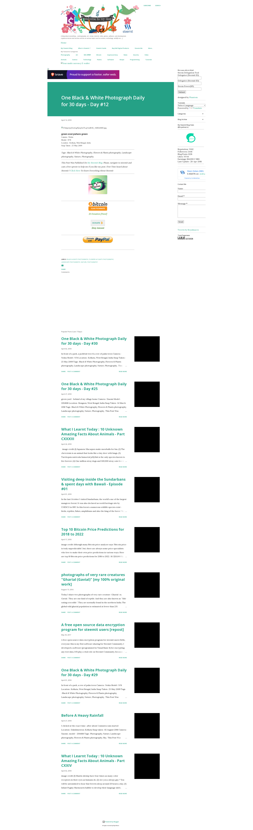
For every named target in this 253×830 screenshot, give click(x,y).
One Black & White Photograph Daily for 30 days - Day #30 (94, 341)
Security (136, 55)
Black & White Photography (77, 259)
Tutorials (148, 60)
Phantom (193, 97)
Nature (83, 262)
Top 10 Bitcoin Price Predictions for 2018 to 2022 (92, 532)
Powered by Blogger (112, 822)
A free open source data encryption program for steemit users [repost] (93, 627)
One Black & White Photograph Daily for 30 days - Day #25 (94, 386)
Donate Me (138, 48)
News (125, 55)
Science (74, 60)
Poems (99, 60)
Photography (65, 55)
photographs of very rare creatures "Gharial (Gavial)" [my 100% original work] (93, 579)
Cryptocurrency (112, 55)
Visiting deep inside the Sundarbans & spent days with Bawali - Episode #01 (93, 484)
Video (146, 55)
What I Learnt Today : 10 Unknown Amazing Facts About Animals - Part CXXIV (93, 761)
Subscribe (147, 5)
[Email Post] (62, 266)
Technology (87, 60)
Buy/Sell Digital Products (120, 48)
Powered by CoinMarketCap (192, 178)
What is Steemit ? (84, 48)
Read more (123, 371)
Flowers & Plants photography (101, 259)
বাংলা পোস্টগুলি (87, 55)
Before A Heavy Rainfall (82, 715)
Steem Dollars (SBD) (195, 171)
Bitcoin (98, 55)
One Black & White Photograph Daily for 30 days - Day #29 (94, 672)
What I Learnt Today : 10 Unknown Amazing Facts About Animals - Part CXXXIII (93, 434)
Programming (135, 60)
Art (77, 55)
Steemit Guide (101, 48)
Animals (63, 60)
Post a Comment (73, 371)
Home (63, 42)
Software (110, 60)
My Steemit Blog (66, 48)
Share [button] (63, 269)
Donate (96, 223)
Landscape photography (70, 262)
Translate (197, 108)
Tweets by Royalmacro (188, 230)
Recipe (122, 60)
